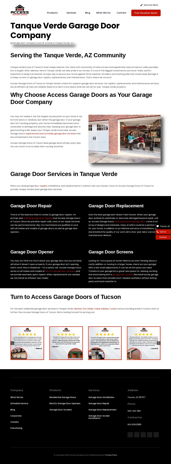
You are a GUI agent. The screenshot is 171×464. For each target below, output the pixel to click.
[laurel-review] (143, 327)
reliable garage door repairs (37, 218)
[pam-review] (27, 327)
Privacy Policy (111, 455)
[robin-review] (105, 327)
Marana (78, 308)
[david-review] (66, 327)
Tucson (113, 308)
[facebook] (130, 434)
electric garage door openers (60, 271)
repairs (43, 185)
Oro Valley (88, 308)
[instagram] (136, 434)
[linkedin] (156, 434)
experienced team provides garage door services (51, 133)
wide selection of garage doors (130, 221)
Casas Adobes (101, 308)
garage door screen (123, 274)
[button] (12, 343)
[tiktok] (143, 434)
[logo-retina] (19, 5)
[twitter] (149, 434)
